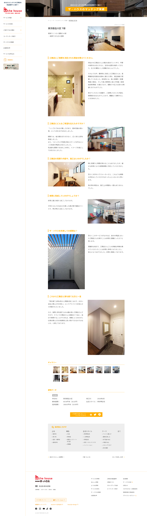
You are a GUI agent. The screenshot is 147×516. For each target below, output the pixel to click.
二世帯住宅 (87, 437)
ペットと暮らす (107, 434)
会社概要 (125, 479)
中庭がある (106, 442)
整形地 (54, 434)
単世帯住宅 (87, 434)
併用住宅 (86, 439)
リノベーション (88, 445)
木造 (68, 434)
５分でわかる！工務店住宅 (130, 489)
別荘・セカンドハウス (90, 442)
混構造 (69, 444)
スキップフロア (107, 445)
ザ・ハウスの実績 (96, 492)
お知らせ (125, 485)
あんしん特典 (94, 482)
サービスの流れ (8, 24)
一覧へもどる (86, 457)
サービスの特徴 (95, 479)
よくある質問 (94, 485)
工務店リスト (110, 482)
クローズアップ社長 (112, 485)
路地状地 (55, 442)
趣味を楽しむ (106, 437)
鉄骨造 (69, 437)
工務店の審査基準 (112, 479)
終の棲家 (105, 448)
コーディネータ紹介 (9, 36)
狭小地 (54, 437)
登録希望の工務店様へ (129, 492)
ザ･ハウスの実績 (8, 42)
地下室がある (106, 439)
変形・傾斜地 (56, 439)
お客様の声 (6, 48)
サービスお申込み (8, 54)
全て (119, 431)
